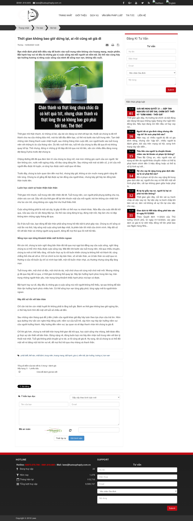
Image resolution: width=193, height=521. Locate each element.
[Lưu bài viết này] (118, 44)
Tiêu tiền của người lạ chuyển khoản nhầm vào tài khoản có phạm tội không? (156, 152)
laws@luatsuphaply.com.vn (76, 464)
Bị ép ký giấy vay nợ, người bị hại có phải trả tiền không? (154, 192)
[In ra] (113, 44)
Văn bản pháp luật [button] (112, 15)
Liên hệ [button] (142, 15)
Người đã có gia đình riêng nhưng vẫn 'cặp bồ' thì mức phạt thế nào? (155, 133)
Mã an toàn (24, 428)
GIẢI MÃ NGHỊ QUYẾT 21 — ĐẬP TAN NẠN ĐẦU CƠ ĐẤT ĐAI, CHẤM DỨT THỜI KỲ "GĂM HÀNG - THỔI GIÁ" (156, 111)
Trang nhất (65, 15)
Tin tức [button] (130, 15)
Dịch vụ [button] (94, 15)
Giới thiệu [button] (81, 15)
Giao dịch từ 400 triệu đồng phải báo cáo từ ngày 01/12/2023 (156, 212)
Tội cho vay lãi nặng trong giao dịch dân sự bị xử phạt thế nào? (156, 172)
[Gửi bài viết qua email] (107, 44)
